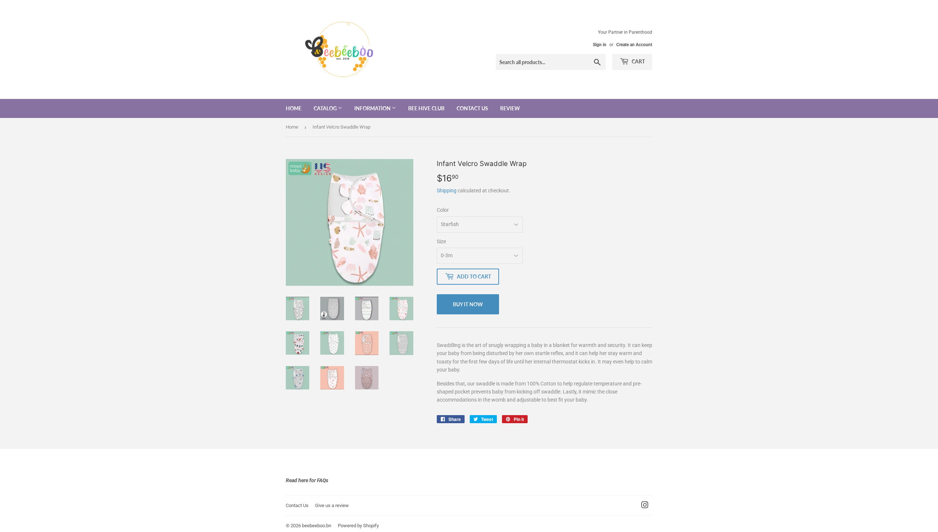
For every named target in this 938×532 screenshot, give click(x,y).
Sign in (599, 44)
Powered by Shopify (358, 525)
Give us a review (332, 505)
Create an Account (634, 44)
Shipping (447, 190)
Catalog (326, 108)
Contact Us (472, 108)
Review (510, 108)
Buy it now (468, 304)
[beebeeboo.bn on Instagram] (645, 506)
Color (443, 210)
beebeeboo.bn (316, 525)
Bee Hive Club (426, 108)
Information (373, 108)
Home (294, 108)
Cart (638, 61)
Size (441, 241)
